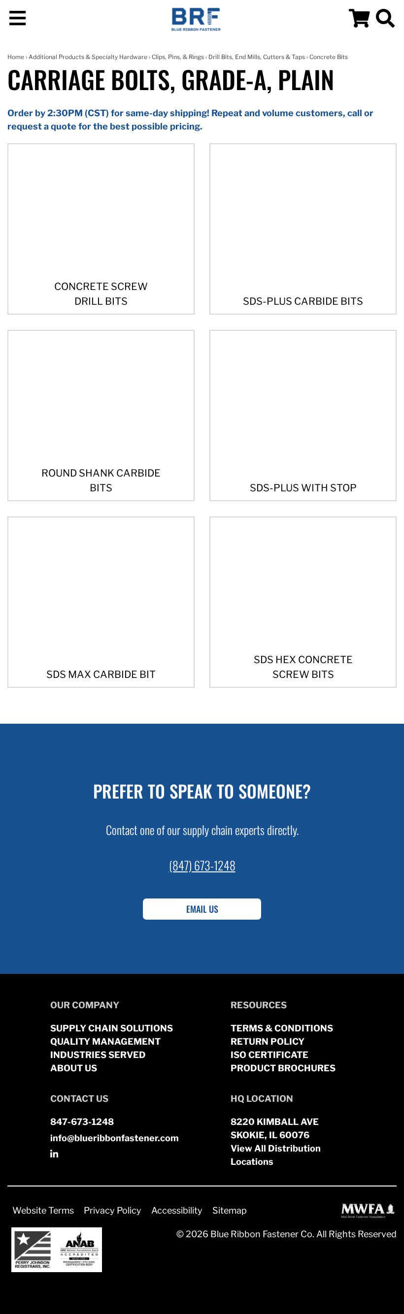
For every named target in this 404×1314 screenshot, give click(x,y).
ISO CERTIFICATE (269, 1055)
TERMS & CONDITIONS (282, 1028)
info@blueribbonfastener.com (114, 1138)
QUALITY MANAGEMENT (105, 1041)
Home (15, 57)
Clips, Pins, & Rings (178, 57)
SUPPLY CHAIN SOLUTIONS (111, 1028)
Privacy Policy (112, 1210)
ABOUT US (73, 1068)
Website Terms (43, 1210)
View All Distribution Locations (276, 1155)
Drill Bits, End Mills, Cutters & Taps (256, 57)
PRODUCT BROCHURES (283, 1068)
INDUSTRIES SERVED (98, 1055)
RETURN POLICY (267, 1041)
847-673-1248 (82, 1122)
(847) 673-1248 (202, 865)
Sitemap (229, 1210)
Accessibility (176, 1210)
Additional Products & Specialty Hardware (88, 57)
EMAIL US (202, 908)
